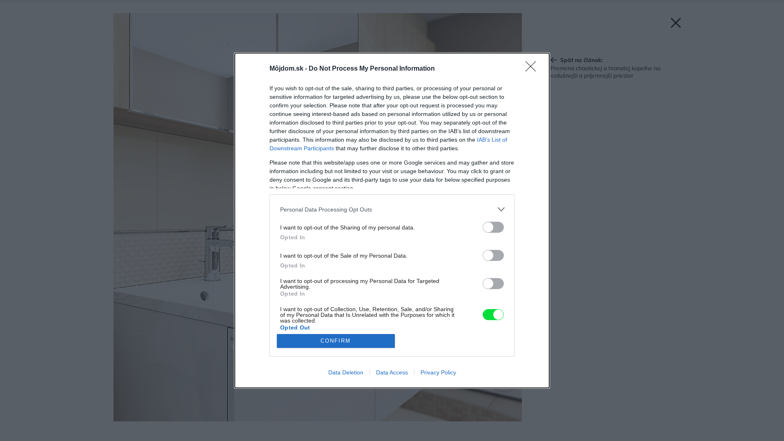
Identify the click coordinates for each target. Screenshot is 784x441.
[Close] (533, 69)
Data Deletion (345, 372)
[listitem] (392, 209)
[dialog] (392, 220)
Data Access (392, 372)
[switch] (493, 227)
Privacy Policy (438, 372)
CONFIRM (336, 341)
